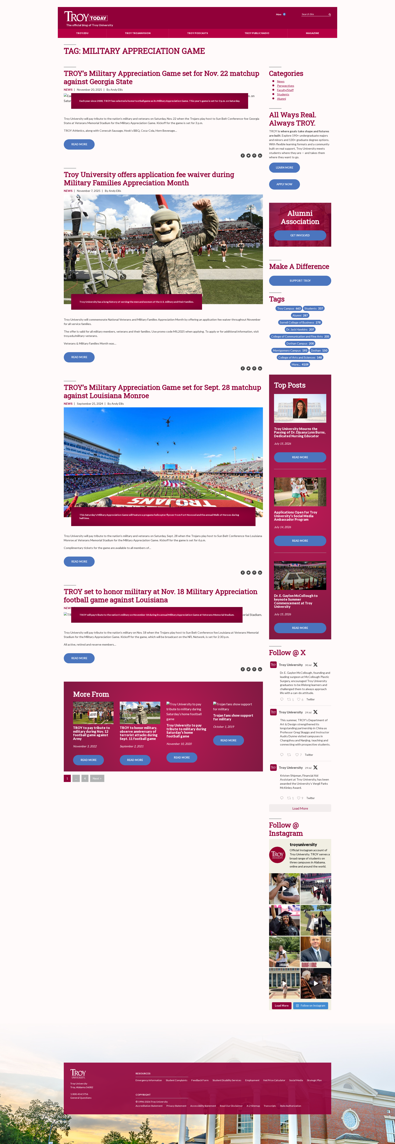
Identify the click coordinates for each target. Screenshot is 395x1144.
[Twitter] (248, 156)
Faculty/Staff (285, 90)
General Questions (81, 1097)
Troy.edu (82, 33)
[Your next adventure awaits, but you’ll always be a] (316, 920)
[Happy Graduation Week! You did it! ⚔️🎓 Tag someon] (316, 983)
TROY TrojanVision (138, 33)
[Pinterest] (254, 156)
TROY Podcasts (197, 33)
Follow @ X (287, 652)
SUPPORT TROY (300, 280)
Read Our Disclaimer (231, 1105)
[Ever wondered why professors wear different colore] (316, 888)
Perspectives (285, 85)
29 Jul (308, 712)
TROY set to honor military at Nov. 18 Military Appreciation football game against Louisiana (161, 595)
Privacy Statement (176, 1105)
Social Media (296, 1080)
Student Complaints (176, 1080)
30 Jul (308, 665)
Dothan (319, 350)
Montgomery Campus (290, 350)
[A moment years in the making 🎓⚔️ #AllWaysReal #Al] (284, 920)
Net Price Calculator (274, 1080)
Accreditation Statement (149, 1105)
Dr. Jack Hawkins (300, 329)
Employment (252, 1080)
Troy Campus (289, 308)
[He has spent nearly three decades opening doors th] (316, 952)
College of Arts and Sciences (300, 357)
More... (300, 364)
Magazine (312, 33)
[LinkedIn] (260, 156)
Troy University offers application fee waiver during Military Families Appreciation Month (149, 178)
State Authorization (290, 1105)
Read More (79, 144)
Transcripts (270, 1105)
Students (283, 94)
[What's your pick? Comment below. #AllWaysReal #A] (284, 983)
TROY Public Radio (257, 33)
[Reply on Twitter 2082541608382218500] (282, 755)
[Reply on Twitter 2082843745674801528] (282, 699)
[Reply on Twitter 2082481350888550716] (282, 798)
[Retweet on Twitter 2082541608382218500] (290, 755)
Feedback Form (200, 1080)
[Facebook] (243, 156)
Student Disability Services (227, 1080)
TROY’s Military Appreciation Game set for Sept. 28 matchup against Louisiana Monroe (162, 391)
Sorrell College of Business (300, 322)
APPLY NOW (284, 184)
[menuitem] (281, 14)
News (68, 89)
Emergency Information (149, 1080)
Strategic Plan (314, 1080)
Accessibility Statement (203, 1105)
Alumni (281, 98)
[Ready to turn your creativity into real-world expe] (284, 952)
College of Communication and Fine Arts (300, 336)
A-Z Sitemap (253, 1105)
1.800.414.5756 (79, 1094)
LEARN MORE (284, 167)
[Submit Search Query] (329, 13)
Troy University (291, 665)
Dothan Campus (300, 343)
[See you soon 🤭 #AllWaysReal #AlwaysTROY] (284, 888)
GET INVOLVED (300, 235)
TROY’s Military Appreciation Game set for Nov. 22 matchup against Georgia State (161, 77)
